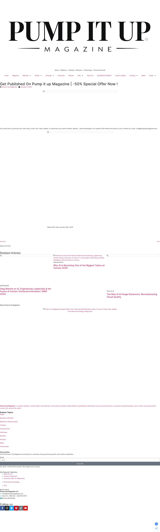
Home (6, 75)
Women (71, 75)
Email (2, 457)
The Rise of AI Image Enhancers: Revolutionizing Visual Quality (132, 295)
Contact (93, 527)
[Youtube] (25, 508)
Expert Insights (120, 75)
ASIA (79, 75)
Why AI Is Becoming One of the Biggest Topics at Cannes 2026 (79, 266)
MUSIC (37, 75)
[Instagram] (7, 508)
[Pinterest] (16, 508)
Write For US (8, 474)
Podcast (132, 75)
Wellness (26, 75)
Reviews (3, 436)
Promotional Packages (11, 482)
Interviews (61, 75)
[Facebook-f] (2, 508)
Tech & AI (90, 75)
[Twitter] (11, 508)
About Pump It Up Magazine (10, 305)
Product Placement (10, 476)
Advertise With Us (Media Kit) (14, 478)
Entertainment (5, 429)
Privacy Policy (68, 527)
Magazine (15, 75)
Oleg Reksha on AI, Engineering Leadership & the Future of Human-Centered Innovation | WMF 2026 (25, 291)
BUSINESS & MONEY (104, 75)
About (151, 75)
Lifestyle (49, 75)
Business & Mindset (6, 418)
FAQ (5, 485)
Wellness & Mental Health (9, 422)
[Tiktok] (21, 508)
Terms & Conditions (80, 527)
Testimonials (4, 446)
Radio (143, 75)
